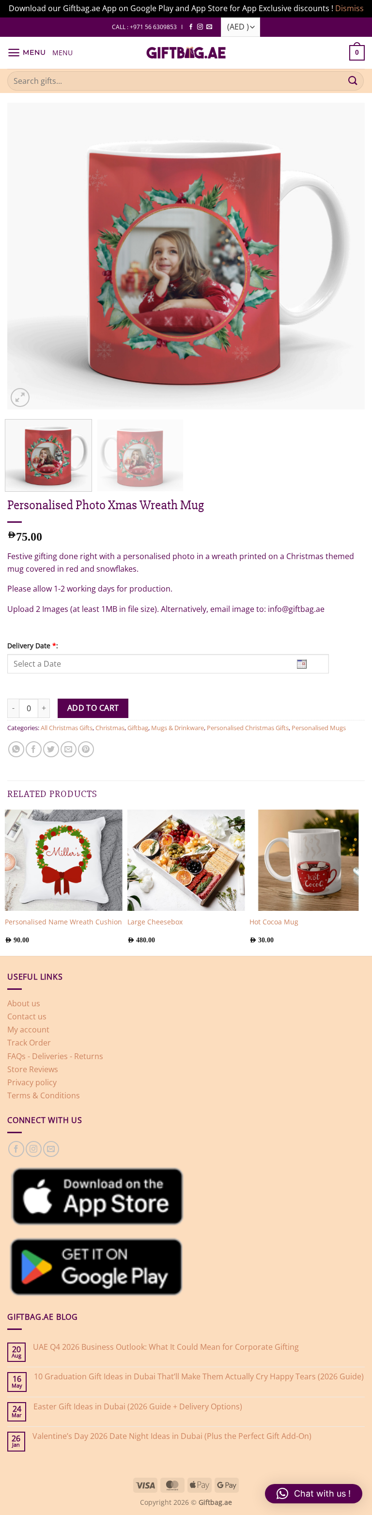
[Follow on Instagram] (200, 27)
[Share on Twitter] (51, 749)
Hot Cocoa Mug (273, 922)
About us (23, 1003)
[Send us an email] (209, 27)
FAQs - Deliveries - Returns (55, 1056)
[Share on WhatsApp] (16, 749)
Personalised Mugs (319, 727)
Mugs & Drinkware (177, 727)
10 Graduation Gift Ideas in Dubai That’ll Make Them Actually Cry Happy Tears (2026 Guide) (199, 1376)
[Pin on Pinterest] (86, 749)
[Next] (364, 881)
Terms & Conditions (43, 1095)
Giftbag (137, 727)
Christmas (109, 727)
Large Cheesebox (155, 922)
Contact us (26, 1016)
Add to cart (93, 708)
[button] (26, 52)
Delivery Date (32, 645)
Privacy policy (32, 1082)
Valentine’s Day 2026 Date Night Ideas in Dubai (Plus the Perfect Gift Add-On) (171, 1436)
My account (28, 1029)
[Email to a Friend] (69, 749)
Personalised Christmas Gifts (248, 727)
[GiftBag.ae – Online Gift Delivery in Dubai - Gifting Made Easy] (186, 53)
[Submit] (353, 80)
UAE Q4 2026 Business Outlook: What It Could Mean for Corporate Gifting (166, 1347)
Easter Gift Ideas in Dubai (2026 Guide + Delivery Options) (137, 1406)
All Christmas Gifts (67, 727)
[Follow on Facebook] (191, 27)
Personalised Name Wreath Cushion (63, 922)
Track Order (29, 1042)
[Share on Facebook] (34, 749)
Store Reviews (32, 1069)
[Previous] (7, 881)
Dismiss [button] (349, 8)
